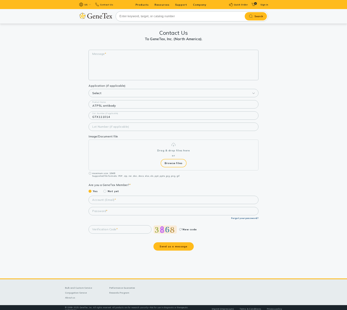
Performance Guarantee (122, 287)
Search (258, 16)
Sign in (264, 4)
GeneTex (95, 15)
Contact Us (106, 4)
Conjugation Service (76, 292)
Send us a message (173, 246)
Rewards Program (119, 292)
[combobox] (192, 16)
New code (190, 229)
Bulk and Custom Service (78, 287)
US (86, 4)
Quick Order (241, 4)
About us (70, 297)
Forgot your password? (244, 218)
